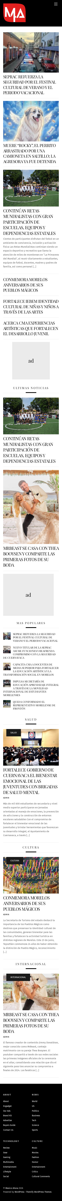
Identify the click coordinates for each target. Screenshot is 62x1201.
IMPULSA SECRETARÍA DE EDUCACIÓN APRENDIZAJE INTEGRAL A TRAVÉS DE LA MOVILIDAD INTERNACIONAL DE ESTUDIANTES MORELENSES (31, 688)
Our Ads (6, 1111)
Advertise (7, 1120)
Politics (35, 1111)
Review (6, 1148)
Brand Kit (7, 1115)
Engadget (7, 1106)
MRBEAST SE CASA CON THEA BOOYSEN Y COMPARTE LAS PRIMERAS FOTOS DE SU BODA (31, 556)
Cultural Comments (41, 1176)
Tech (34, 1120)
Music (34, 1148)
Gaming (6, 1157)
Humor (35, 1162)
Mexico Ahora (11, 1188)
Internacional (18, 977)
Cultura (14, 860)
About (6, 1101)
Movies (35, 1152)
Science (35, 1125)
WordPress (19, 1192)
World (34, 1101)
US (33, 1106)
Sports (35, 1130)
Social (6, 1176)
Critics (35, 1171)
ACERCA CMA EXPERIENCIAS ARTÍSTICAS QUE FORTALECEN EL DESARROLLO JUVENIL (30, 328)
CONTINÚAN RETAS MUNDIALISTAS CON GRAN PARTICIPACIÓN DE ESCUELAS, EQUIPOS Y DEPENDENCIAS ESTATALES (29, 222)
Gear (5, 1152)
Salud (13, 732)
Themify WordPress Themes (38, 1192)
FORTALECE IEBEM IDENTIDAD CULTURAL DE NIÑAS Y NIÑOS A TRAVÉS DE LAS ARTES (31, 306)
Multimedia (8, 1162)
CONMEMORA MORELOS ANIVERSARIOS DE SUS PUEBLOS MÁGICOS (25, 285)
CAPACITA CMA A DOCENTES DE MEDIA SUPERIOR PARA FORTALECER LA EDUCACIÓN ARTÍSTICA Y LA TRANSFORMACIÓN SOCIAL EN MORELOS (31, 669)
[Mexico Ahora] (14, 17)
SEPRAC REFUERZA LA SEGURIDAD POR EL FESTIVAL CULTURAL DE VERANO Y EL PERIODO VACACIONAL (29, 84)
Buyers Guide (9, 1125)
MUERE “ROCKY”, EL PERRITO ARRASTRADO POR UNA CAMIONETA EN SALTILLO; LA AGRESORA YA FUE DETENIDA (29, 153)
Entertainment (9, 1167)
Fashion (35, 1157)
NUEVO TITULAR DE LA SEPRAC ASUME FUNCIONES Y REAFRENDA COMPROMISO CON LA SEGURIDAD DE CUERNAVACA (29, 652)
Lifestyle (7, 1171)
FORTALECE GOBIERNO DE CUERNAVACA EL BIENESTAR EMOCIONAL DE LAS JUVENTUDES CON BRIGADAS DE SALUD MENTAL (30, 781)
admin (6, 798)
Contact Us (8, 1130)
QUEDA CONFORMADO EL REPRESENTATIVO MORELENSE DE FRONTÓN (34, 705)
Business (36, 1115)
